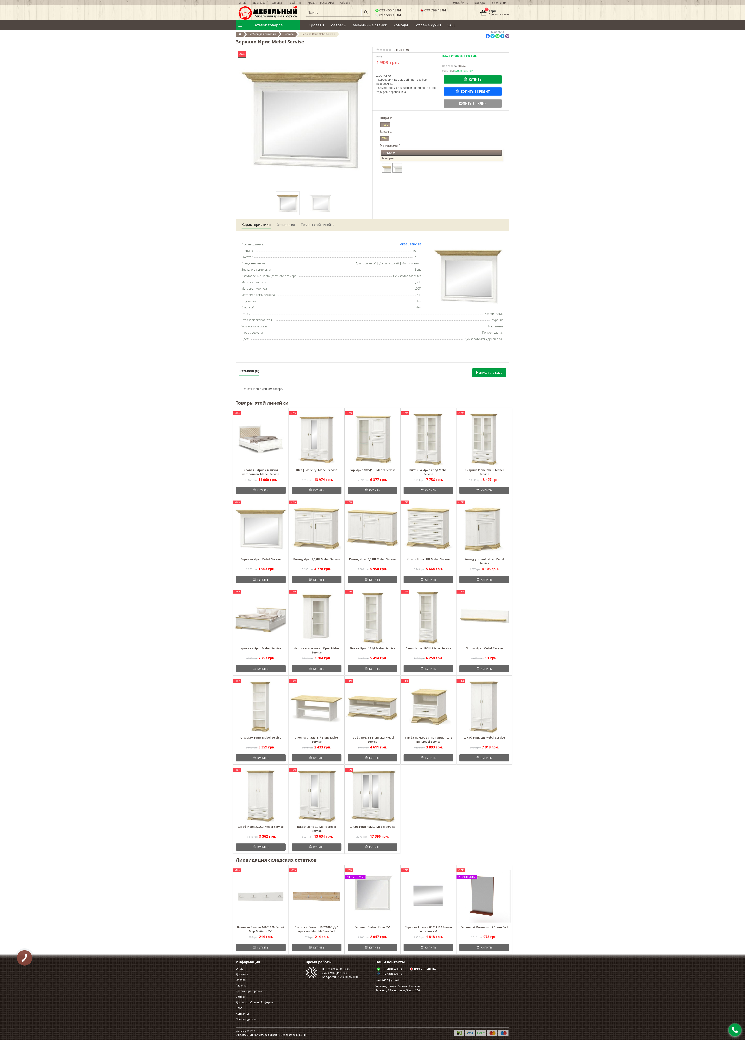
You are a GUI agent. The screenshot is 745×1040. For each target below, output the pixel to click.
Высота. (386, 131)
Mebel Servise (410, 244)
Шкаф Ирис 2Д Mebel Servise (484, 737)
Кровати (316, 25)
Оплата (277, 2)
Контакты (242, 1013)
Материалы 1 (390, 145)
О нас (242, 2)
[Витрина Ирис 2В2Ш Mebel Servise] (484, 439)
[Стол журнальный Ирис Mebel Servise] (316, 707)
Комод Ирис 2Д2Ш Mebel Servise (316, 559)
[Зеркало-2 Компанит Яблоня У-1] (484, 896)
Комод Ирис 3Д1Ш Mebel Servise (372, 559)
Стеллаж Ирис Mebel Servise (260, 737)
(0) (407, 50)
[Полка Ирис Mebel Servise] (484, 617)
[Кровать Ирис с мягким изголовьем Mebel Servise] (261, 439)
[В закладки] (277, 413)
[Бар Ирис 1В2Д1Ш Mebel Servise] (372, 439)
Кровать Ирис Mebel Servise (261, 648)
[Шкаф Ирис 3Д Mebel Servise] (316, 439)
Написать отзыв (489, 372)
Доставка (259, 2)
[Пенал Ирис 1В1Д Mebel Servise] (372, 617)
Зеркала (289, 34)
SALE (451, 25)
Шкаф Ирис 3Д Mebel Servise (316, 470)
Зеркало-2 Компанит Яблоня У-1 (484, 927)
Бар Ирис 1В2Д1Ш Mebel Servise (372, 470)
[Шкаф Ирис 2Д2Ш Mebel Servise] (261, 796)
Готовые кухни (427, 25)
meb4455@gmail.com (390, 980)
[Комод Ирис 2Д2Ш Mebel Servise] (316, 528)
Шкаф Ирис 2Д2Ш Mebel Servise (260, 827)
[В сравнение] (283, 413)
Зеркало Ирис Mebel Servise (261, 559)
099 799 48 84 (435, 10)
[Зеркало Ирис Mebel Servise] (261, 528)
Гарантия (294, 2)
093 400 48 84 (390, 10)
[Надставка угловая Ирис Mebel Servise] (316, 617)
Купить (475, 79)
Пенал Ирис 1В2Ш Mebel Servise (428, 648)
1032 (385, 124)
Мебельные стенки (370, 25)
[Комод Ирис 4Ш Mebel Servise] (428, 528)
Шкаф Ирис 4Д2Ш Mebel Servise (372, 827)
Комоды (400, 25)
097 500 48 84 (390, 15)
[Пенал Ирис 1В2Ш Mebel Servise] (428, 617)
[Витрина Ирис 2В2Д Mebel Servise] (428, 439)
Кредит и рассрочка (321, 2)
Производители (246, 1019)
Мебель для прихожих (262, 34)
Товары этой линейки (317, 225)
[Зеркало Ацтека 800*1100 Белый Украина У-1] (428, 896)
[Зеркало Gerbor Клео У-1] (372, 896)
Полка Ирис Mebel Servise (484, 648)
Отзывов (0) (286, 225)
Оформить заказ (499, 14)
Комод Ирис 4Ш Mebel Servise (428, 559)
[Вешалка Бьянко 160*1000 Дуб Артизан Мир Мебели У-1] (316, 896)
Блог (239, 1008)
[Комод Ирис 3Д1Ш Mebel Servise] (372, 528)
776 (384, 138)
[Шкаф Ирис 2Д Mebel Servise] (484, 707)
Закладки (480, 3)
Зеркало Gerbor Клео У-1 (373, 927)
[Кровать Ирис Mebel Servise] (261, 617)
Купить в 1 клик (472, 103)
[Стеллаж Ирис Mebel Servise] (261, 707)
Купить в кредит (475, 91)
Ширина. (386, 118)
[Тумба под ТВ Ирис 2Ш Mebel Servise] (372, 707)
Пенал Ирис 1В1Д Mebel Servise (372, 648)
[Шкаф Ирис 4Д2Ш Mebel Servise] (372, 796)
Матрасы (338, 25)
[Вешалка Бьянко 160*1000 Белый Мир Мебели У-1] (261, 896)
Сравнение (499, 3)
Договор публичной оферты (254, 1002)
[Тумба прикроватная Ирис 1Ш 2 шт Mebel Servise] (428, 707)
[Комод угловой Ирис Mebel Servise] (484, 528)
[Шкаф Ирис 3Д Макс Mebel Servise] (316, 796)
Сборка (345, 2)
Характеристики (256, 224)
